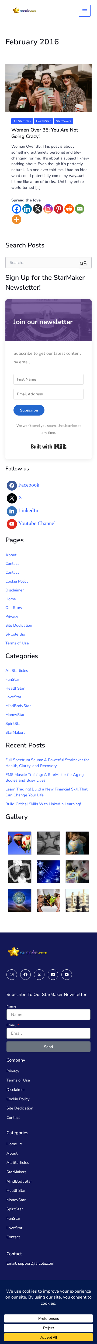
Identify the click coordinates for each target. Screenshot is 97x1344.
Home (10, 599)
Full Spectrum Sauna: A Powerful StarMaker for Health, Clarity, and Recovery (47, 762)
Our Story (13, 607)
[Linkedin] (27, 209)
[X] (37, 209)
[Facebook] (16, 209)
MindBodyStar (18, 705)
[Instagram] (48, 209)
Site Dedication (18, 625)
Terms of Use (17, 643)
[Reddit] (69, 209)
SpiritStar (13, 723)
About (10, 555)
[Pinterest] (58, 209)
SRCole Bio (15, 634)
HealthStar (43, 121)
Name (11, 1006)
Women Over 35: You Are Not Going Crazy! (44, 133)
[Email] (79, 209)
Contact (12, 563)
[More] (16, 219)
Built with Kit (49, 446)
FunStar (12, 679)
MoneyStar (15, 714)
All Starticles (22, 121)
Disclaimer (14, 590)
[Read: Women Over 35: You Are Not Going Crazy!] (48, 87)
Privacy (11, 616)
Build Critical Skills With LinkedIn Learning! (43, 804)
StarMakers (63, 121)
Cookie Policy (17, 581)
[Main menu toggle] (85, 11)
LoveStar (13, 697)
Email (11, 1025)
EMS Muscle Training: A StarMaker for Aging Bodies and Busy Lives (44, 777)
